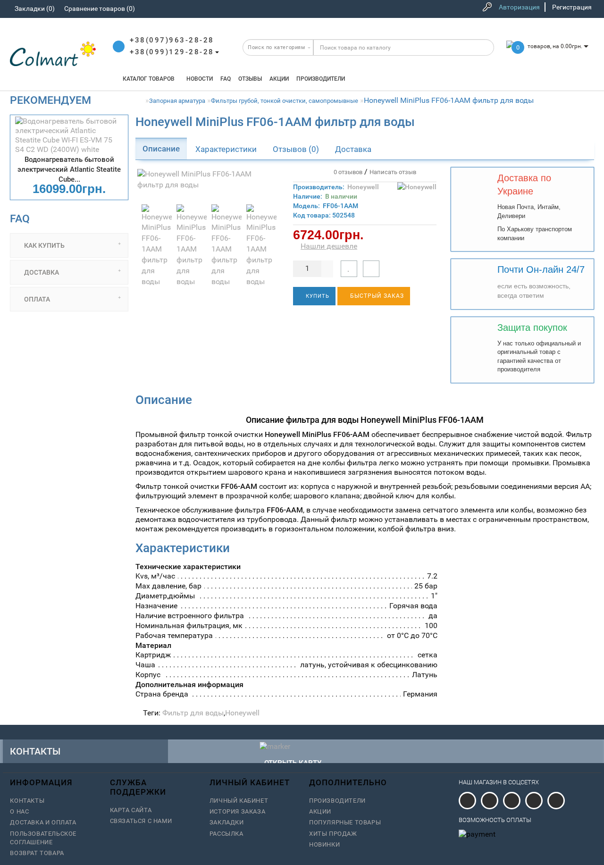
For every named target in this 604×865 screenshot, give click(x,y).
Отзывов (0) (296, 149)
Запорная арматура (177, 100)
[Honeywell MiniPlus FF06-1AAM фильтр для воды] (207, 180)
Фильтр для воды (193, 712)
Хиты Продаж (333, 833)
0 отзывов (346, 172)
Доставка (353, 149)
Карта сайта (131, 810)
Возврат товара (37, 853)
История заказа (237, 811)
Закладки (227, 822)
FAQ (225, 79)
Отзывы (250, 79)
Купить (316, 296)
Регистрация (572, 7)
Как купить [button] (44, 245)
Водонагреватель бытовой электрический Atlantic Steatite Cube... (69, 169)
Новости (199, 79)
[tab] (69, 245)
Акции (279, 79)
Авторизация (519, 7)
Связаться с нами (141, 820)
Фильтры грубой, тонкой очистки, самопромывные (284, 100)
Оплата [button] (36, 299)
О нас (19, 811)
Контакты (27, 800)
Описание (161, 148)
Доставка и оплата (43, 822)
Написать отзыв (392, 172)
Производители (320, 79)
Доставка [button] (41, 272)
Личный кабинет (239, 800)
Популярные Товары (345, 822)
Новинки (324, 844)
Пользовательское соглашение (43, 838)
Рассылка (226, 833)
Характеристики (226, 149)
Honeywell (363, 187)
